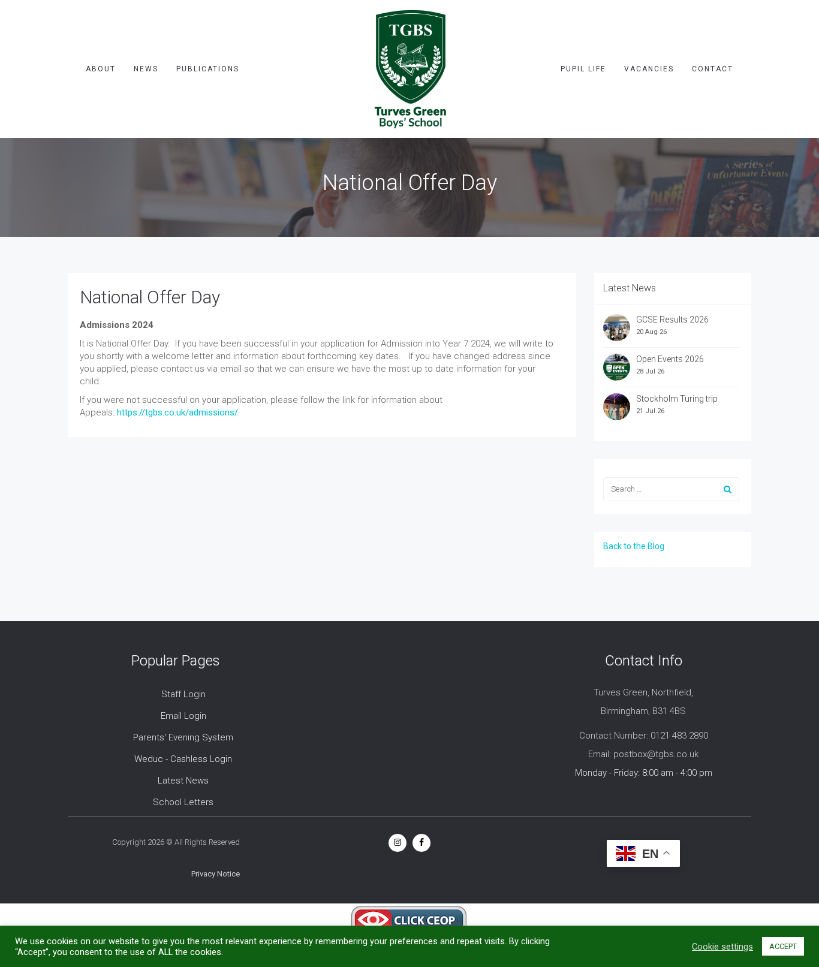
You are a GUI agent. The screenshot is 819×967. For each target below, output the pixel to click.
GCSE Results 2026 (672, 319)
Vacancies (649, 69)
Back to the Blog (633, 546)
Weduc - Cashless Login (183, 759)
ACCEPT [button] (783, 946)
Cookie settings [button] (722, 946)
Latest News (183, 780)
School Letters (183, 802)
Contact (712, 69)
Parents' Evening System (183, 737)
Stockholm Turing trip (677, 398)
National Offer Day (150, 297)
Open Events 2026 (670, 359)
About (101, 69)
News (146, 69)
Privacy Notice (215, 873)
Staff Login (183, 694)
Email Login (183, 715)
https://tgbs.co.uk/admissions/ (177, 412)
